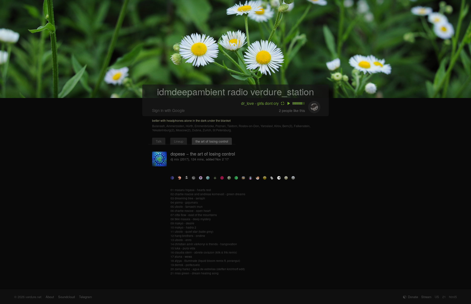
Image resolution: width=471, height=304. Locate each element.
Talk (159, 141)
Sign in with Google (168, 110)
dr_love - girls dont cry (260, 103)
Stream (426, 296)
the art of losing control (212, 141)
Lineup (178, 141)
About (50, 296)
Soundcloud (66, 296)
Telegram (85, 296)
